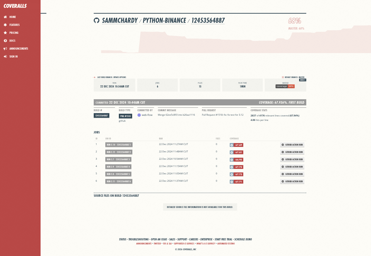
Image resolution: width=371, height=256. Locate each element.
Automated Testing (226, 243)
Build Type (124, 110)
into (180, 114)
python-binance (164, 20)
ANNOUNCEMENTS (143, 243)
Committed (102, 103)
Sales (172, 239)
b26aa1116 (189, 114)
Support (182, 239)
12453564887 (208, 20)
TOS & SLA (167, 243)
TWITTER (157, 243)
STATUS (122, 239)
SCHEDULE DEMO (243, 239)
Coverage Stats (259, 110)
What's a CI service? (206, 243)
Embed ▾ (302, 80)
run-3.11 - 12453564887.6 (119, 181)
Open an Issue (159, 239)
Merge (162, 114)
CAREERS (193, 239)
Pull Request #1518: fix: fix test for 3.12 (222, 114)
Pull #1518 (125, 116)
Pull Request (209, 110)
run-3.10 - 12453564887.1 (119, 144)
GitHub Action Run (294, 144)
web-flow (147, 115)
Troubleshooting (138, 239)
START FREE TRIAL (223, 239)
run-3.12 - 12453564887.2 (119, 152)
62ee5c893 (172, 114)
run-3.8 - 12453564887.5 (118, 174)
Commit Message (167, 110)
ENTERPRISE (206, 239)
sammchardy (120, 20)
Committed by (145, 110)
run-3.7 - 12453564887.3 (118, 159)
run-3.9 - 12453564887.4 (118, 166)
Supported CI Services (184, 243)
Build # (98, 110)
